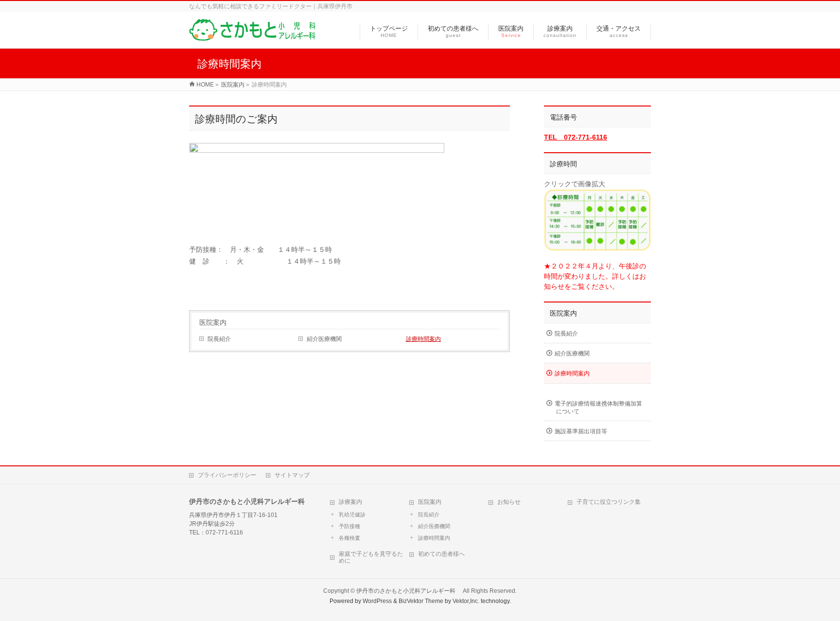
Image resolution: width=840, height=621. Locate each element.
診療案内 (350, 501)
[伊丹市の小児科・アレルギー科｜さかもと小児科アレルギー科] (252, 35)
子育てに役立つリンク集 (609, 501)
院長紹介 (219, 339)
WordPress (377, 601)
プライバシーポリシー (227, 475)
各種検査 (349, 538)
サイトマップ (292, 475)
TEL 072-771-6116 (575, 137)
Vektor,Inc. (466, 601)
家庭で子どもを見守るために (371, 557)
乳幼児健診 (352, 514)
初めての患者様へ (441, 553)
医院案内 (213, 322)
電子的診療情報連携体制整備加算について (598, 407)
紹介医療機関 (324, 339)
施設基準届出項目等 (581, 431)
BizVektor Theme (421, 601)
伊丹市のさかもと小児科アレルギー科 (408, 590)
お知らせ (509, 501)
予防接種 (349, 526)
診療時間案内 (423, 339)
